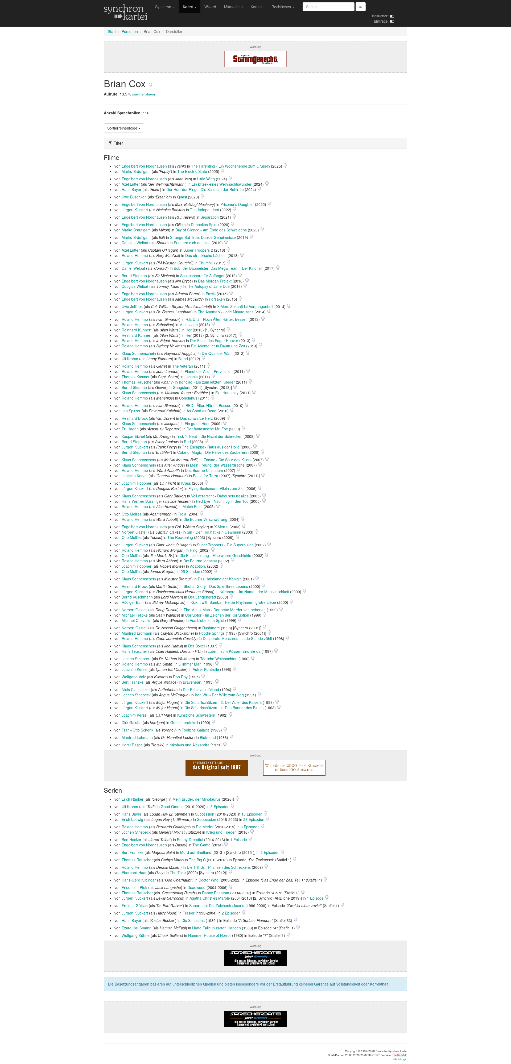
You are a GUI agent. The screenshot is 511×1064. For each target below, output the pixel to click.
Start (112, 31)
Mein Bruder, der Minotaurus (196, 799)
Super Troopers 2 (198, 250)
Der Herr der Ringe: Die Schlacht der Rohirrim (205, 189)
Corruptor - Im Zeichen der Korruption (217, 615)
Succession (204, 814)
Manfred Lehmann (137, 737)
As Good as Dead (201, 410)
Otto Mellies (132, 514)
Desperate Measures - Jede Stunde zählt (237, 638)
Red (187, 441)
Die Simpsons (193, 920)
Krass (186, 483)
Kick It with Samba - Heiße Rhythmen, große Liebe (233, 602)
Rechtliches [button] (281, 6)
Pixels (211, 293)
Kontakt (257, 6)
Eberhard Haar (134, 872)
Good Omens (172, 806)
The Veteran (182, 366)
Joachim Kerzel (134, 475)
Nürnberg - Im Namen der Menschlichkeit (254, 591)
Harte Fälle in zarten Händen (216, 927)
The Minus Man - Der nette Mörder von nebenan (225, 609)
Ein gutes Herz (197, 423)
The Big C (197, 859)
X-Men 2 (221, 526)
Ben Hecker (131, 839)
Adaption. (198, 566)
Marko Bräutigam (136, 171)
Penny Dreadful (190, 839)
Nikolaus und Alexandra (189, 744)
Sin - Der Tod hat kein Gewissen (214, 532)
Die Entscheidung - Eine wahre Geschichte (215, 555)
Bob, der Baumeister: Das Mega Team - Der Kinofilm (218, 268)
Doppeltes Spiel (204, 224)
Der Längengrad (202, 597)
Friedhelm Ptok (134, 887)
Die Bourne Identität (200, 560)
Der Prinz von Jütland (201, 689)
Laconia (191, 376)
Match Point (193, 506)
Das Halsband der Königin (220, 578)
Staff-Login (400, 1059)
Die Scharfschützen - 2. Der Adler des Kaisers (223, 702)
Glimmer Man (190, 664)
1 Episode (239, 839)
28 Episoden (254, 819)
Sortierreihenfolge (122, 128)
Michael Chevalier (137, 620)
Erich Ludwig (132, 819)
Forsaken (217, 299)
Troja (182, 514)
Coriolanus (188, 398)
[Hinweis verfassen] (150, 83)
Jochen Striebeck (136, 658)
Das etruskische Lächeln (205, 255)
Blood (183, 358)
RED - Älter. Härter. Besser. (208, 405)
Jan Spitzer (131, 410)
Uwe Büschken (134, 197)
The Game (201, 844)
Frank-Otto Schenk (137, 730)
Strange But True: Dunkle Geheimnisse (203, 237)
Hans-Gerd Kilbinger (139, 880)
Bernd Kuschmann (137, 597)
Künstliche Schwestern (196, 715)
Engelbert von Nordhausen (144, 166)
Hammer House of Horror (209, 935)
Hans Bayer (131, 189)
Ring (193, 550)
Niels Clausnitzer (136, 689)
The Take (178, 872)
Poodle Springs (212, 633)
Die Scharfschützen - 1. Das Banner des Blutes (223, 707)
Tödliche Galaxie (196, 730)
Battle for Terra (205, 475)
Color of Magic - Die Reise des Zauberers (212, 452)
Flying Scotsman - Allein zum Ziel (216, 488)
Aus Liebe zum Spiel (207, 620)
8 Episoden (251, 826)
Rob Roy (180, 676)
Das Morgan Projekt (215, 281)
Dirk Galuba (132, 722)
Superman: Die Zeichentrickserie (216, 905)
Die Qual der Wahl (217, 353)
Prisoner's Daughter (237, 204)
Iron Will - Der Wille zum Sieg (219, 694)
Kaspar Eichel (133, 436)
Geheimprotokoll (184, 722)
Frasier (189, 913)
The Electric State (192, 171)
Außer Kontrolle (206, 669)
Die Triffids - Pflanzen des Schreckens (219, 867)
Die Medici (204, 826)
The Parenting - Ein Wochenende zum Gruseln (230, 166)
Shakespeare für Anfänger (202, 275)
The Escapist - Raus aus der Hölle (211, 447)
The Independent (204, 209)
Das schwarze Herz (196, 418)
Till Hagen (130, 428)
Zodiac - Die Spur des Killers (228, 459)
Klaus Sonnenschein (139, 353)
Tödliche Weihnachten (218, 658)
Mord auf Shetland (195, 852)
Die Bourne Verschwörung (205, 519)
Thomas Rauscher (137, 382)
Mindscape (188, 324)
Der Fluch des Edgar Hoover (214, 340)
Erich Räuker (132, 799)
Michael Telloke (135, 615)
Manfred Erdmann (137, 633)
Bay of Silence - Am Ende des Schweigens (211, 229)
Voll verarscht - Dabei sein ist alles (220, 495)
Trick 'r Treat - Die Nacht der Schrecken (209, 436)
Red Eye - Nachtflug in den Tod (222, 501)
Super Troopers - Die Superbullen (225, 544)
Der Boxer (196, 646)
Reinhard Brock (135, 418)
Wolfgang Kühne (136, 935)
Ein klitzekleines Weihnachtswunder (222, 184)
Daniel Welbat (133, 268)
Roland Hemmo (135, 255)
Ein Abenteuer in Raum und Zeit (218, 345)
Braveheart (192, 682)
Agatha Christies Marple (209, 898)
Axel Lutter (131, 184)
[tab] (255, 143)
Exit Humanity (226, 392)
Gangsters (181, 387)
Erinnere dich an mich (192, 242)
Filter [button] (117, 143)
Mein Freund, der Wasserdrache (217, 465)
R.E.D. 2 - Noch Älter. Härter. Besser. (217, 319)
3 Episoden (220, 806)
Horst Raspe (132, 744)
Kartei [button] (188, 6)
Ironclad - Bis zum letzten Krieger (207, 382)
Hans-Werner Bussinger (142, 501)
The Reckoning (180, 537)
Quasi (182, 197)
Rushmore (211, 627)
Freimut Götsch (135, 905)
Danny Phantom (215, 892)
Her (189, 329)
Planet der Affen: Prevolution (209, 371)
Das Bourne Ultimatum (204, 470)
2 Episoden (271, 852)
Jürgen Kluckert (135, 209)
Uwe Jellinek (132, 306)
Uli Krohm (130, 358)
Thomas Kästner (136, 376)
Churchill (206, 262)
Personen (130, 31)
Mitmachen (233, 6)
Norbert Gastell (134, 532)
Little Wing (206, 178)
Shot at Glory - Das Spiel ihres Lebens (216, 586)
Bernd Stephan (134, 275)
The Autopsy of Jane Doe (208, 286)
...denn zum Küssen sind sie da (234, 651)
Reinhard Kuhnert (136, 329)
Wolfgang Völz (134, 676)
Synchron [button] (163, 6)
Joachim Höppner (136, 483)
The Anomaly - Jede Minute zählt (225, 311)
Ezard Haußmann (136, 927)
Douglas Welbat (135, 242)
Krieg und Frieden (221, 832)
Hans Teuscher (134, 651)
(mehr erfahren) (143, 94)
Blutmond (208, 737)
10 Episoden (252, 814)
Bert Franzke (132, 682)
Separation (209, 217)
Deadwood (196, 887)
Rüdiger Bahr (133, 602)
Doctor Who (209, 880)
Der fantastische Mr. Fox (207, 428)
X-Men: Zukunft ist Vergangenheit (245, 306)
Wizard (210, 6)
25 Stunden (190, 571)
